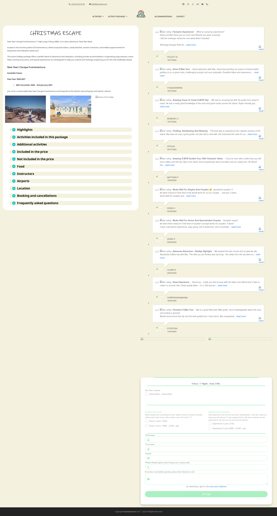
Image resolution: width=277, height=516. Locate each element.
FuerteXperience (129, 511)
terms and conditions (217, 486)
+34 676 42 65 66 (78, 4)
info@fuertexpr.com (99, 4)
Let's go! (206, 494)
